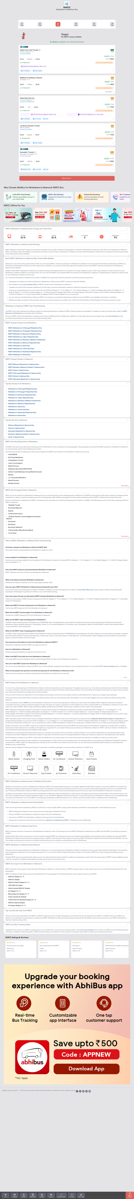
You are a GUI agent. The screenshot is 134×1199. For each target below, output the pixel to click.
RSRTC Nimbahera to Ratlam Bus (19, 354)
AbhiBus (4, 1090)
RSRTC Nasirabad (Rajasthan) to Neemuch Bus (24, 379)
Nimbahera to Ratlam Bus (17, 415)
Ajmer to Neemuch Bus (16, 437)
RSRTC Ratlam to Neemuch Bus (19, 376)
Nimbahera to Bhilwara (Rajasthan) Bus (21, 403)
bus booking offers (30, 284)
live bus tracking (109, 666)
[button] (21, 24)
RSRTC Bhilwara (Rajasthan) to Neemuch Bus (23, 364)
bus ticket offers (84, 590)
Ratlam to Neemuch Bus (16, 428)
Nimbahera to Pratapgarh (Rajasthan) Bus (22, 392)
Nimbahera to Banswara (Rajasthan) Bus (22, 395)
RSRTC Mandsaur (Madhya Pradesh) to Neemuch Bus (26, 367)
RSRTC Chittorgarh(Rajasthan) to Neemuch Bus (24, 373)
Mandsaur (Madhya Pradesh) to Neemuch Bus (24, 434)
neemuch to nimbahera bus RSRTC (57, 820)
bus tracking (89, 930)
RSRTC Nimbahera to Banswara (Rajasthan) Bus (24, 334)
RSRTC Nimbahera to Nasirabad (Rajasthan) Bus (24, 351)
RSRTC (26, 702)
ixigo (9, 1090)
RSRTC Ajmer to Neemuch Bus (18, 370)
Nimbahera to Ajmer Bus (16, 406)
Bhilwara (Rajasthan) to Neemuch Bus (21, 425)
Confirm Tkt (14, 1090)
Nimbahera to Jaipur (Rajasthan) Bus (21, 397)
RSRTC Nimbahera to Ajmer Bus (19, 346)
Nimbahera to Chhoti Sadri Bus (18, 409)
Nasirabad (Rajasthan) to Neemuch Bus (21, 431)
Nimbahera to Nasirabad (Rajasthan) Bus (22, 412)
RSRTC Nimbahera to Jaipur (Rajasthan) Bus (23, 337)
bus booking (113, 316)
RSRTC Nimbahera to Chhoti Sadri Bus (21, 348)
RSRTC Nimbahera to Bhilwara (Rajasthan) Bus (24, 342)
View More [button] (125, 486)
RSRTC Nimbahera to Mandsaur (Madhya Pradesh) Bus (26, 340)
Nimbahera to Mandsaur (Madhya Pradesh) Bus (24, 400)
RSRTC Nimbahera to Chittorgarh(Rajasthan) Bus (25, 328)
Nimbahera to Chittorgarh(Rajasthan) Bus (22, 389)
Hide (125, 677)
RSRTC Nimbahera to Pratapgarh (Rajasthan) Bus (25, 331)
